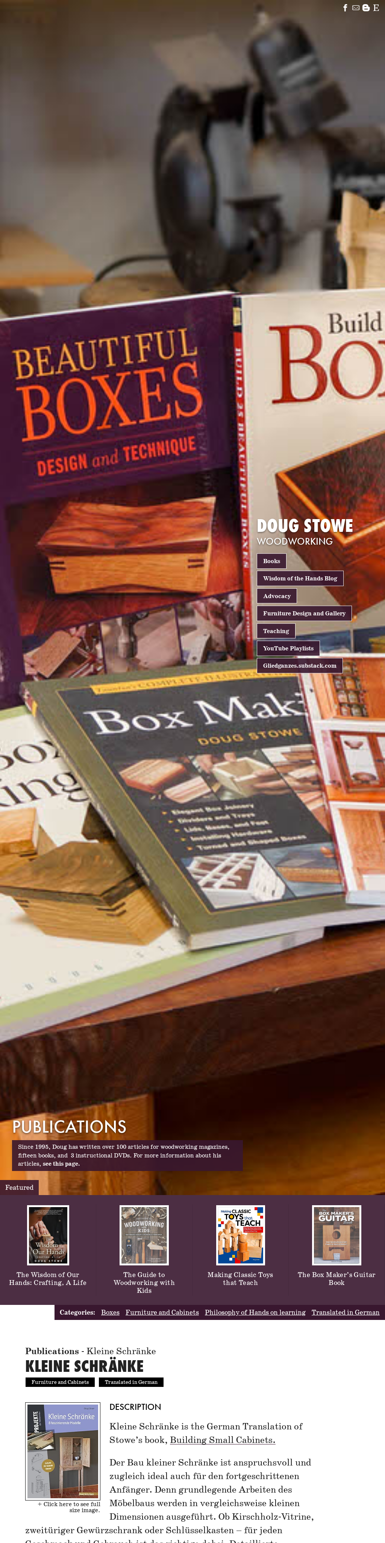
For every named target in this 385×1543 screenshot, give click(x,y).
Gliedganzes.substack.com (299, 666)
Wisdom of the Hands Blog (300, 579)
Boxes (110, 1313)
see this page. (61, 1164)
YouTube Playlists (288, 649)
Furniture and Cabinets (162, 1313)
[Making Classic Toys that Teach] (240, 1206)
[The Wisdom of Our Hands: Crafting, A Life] (48, 1206)
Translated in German (346, 1313)
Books (271, 561)
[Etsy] (376, 9)
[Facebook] (345, 9)
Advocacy (277, 596)
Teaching (276, 631)
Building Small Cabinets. (223, 1440)
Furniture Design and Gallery (304, 614)
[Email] (355, 9)
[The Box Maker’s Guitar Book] (337, 1206)
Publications (52, 1352)
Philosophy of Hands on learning (255, 1313)
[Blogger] (366, 9)
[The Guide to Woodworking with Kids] (144, 1206)
